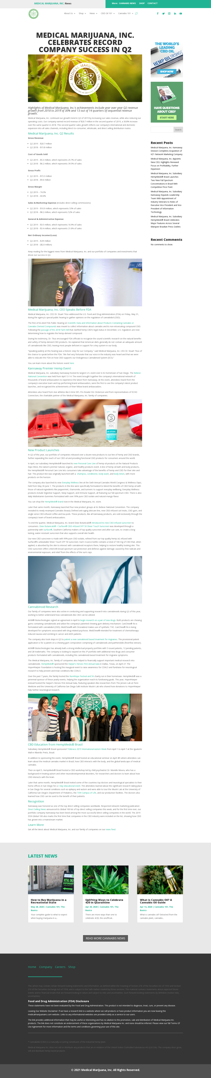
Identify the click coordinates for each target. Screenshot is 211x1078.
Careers (60, 967)
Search (178, 129)
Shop (81, 13)
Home (32, 967)
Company (45, 967)
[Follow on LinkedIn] (175, 13)
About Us (68, 13)
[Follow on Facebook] (157, 13)
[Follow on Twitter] (163, 13)
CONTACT (153, 3)
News (92, 13)
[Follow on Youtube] (180, 13)
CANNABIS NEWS (127, 3)
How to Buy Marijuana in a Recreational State (48, 901)
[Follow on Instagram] (169, 13)
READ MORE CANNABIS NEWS (105, 938)
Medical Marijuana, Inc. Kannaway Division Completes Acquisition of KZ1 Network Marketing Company (166, 151)
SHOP (142, 3)
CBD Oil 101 (106, 13)
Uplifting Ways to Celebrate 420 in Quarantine (104, 901)
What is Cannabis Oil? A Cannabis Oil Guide (156, 901)
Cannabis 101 (124, 13)
